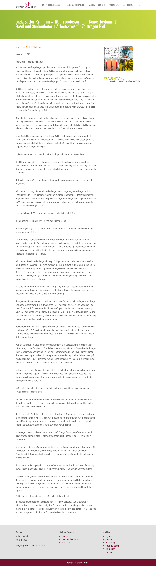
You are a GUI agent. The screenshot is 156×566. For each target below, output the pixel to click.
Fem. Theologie (110, 542)
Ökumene (101, 5)
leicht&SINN (66, 542)
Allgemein (108, 536)
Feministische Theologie (51, 5)
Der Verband (128, 5)
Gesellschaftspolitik (75, 5)
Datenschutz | (79, 562)
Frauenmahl (66, 536)
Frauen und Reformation (70, 539)
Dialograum (109, 551)
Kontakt (86, 562)
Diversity (91, 5)
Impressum (70, 562)
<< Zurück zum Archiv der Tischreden (28, 47)
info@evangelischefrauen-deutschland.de (30, 545)
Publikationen (114, 5)
